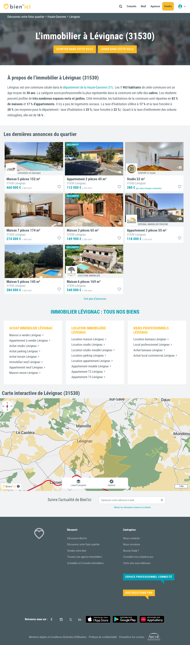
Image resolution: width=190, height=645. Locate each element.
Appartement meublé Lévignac (90, 366)
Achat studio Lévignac (23, 346)
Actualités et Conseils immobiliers (85, 563)
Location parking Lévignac (87, 355)
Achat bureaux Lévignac (148, 350)
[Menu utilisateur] (182, 6)
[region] (95, 444)
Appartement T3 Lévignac (87, 377)
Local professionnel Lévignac (151, 344)
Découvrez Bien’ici (77, 538)
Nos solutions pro (139, 592)
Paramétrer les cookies (131, 637)
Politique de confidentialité (103, 637)
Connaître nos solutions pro (138, 556)
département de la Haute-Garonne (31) (88, 87)
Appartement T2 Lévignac (87, 371)
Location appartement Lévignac (90, 361)
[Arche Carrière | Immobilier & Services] (153, 639)
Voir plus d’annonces (95, 298)
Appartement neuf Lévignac (26, 367)
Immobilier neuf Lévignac (24, 362)
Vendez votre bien (76, 550)
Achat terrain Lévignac (23, 356)
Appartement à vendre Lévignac (28, 340)
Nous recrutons (131, 544)
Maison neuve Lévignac (23, 373)
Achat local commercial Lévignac (154, 355)
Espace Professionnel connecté (148, 576)
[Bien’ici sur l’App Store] (98, 619)
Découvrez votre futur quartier (83, 544)
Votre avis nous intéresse (136, 563)
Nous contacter (131, 538)
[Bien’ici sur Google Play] (125, 619)
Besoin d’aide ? (131, 550)
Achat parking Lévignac (23, 351)
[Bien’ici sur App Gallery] (151, 619)
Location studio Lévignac (87, 344)
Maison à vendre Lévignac (25, 335)
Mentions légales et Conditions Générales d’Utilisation (57, 637)
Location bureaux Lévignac (149, 339)
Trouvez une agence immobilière (84, 556)
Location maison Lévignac (87, 339)
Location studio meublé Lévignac (91, 350)
